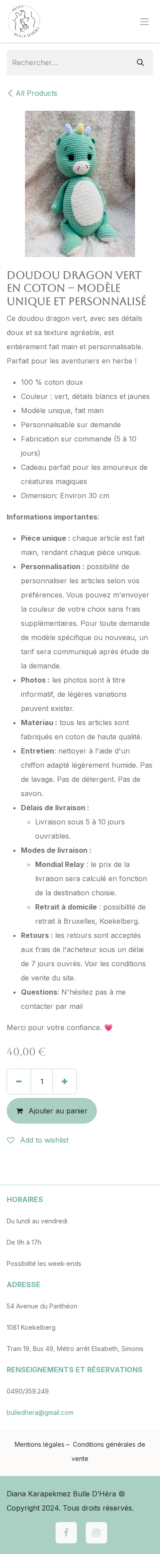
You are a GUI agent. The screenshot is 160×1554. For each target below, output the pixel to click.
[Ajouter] (64, 1081)
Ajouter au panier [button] (57, 1110)
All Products (36, 93)
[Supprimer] (19, 1081)
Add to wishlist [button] (43, 1140)
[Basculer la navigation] (144, 21)
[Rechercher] (140, 62)
